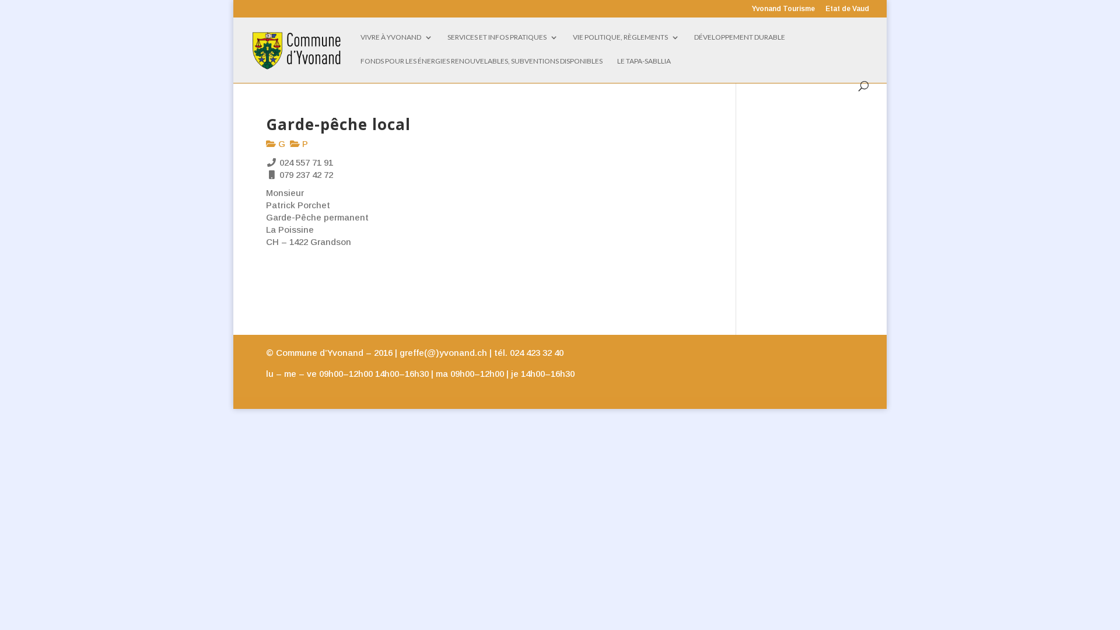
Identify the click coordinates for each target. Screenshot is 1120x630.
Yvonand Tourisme (783, 9)
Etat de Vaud (847, 9)
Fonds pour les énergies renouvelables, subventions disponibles (481, 61)
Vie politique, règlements (620, 37)
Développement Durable (739, 37)
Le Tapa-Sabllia (644, 61)
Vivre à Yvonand (390, 37)
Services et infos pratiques (497, 37)
